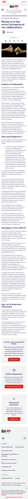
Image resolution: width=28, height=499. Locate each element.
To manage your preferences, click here (14, 497)
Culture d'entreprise (10, 18)
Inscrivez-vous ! (14, 359)
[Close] (26, 488)
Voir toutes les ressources (14, 386)
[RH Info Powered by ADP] (14, 7)
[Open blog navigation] (2, 10)
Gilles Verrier (9, 32)
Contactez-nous (14, 419)
